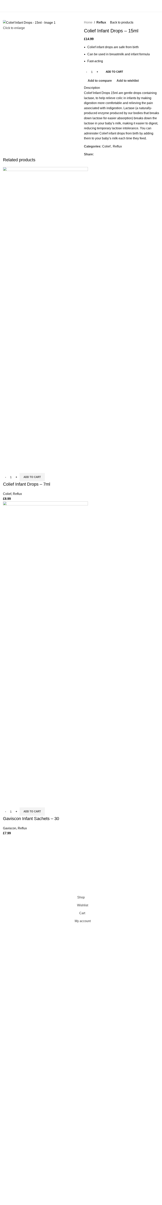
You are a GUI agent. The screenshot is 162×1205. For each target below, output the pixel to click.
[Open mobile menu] (4, 6)
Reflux (101, 22)
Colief (106, 146)
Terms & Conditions (16, 869)
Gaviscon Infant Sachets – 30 (31, 818)
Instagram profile (68, 854)
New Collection (67, 861)
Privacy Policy (13, 854)
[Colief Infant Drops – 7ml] (45, 314)
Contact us (118, 876)
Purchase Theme (69, 891)
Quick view (19, 468)
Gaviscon (9, 828)
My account (119, 869)
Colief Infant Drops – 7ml (26, 484)
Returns (8, 861)
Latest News (11, 883)
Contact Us (11, 876)
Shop (115, 861)
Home (88, 22)
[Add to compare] (8, 468)
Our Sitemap (12, 891)
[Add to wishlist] (29, 468)
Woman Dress (67, 869)
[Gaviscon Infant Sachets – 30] (45, 649)
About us (117, 883)
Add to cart (114, 71)
